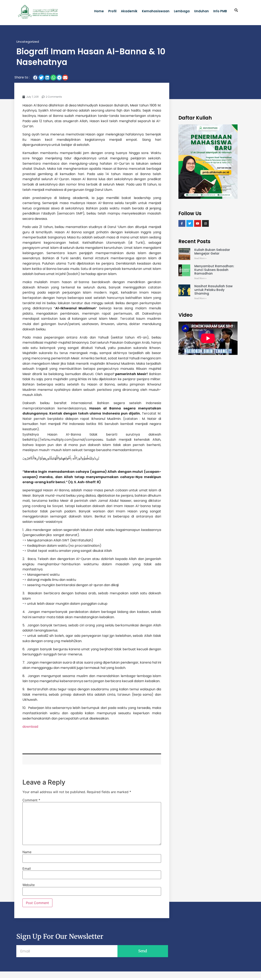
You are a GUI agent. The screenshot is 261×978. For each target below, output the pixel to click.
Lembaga (182, 11)
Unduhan (201, 11)
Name (26, 852)
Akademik (129, 11)
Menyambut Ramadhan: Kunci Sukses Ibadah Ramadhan (214, 270)
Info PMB (220, 11)
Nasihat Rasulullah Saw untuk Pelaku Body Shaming (213, 290)
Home (99, 11)
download (30, 726)
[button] (236, 10)
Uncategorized (27, 41)
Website (28, 884)
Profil (112, 11)
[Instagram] (205, 223)
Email (26, 868)
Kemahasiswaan (155, 11)
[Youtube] (197, 223)
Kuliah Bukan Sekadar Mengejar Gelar (212, 252)
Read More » (200, 258)
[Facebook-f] (181, 223)
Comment (31, 800)
